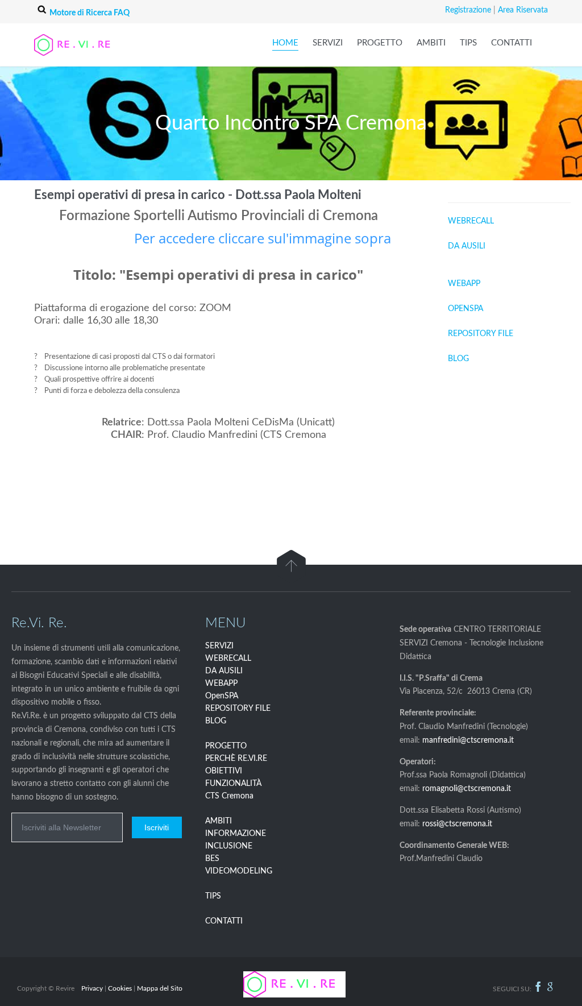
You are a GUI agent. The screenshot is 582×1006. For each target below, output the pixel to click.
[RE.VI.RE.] (85, 44)
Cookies (120, 988)
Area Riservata (523, 10)
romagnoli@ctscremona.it (466, 789)
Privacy (92, 988)
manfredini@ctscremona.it (468, 740)
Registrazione (468, 10)
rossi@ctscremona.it (457, 824)
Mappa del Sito (159, 988)
